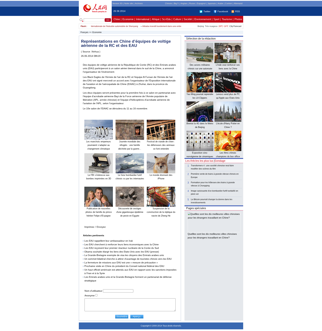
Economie (127, 19)
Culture (177, 19)
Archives (139, 3)
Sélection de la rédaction (201, 38)
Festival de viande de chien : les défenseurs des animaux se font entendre (161, 145)
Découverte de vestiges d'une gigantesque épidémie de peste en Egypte (129, 212)
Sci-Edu (166, 19)
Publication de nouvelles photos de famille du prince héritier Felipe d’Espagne (99, 212)
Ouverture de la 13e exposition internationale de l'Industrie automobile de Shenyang (95, 26)
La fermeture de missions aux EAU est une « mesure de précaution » (121, 262)
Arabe (220, 3)
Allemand (238, 3)
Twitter (206, 11)
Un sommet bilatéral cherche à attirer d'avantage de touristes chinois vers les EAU (128, 259)
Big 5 (176, 3)
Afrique (155, 19)
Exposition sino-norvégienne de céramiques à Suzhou (199, 156)
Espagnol (201, 3)
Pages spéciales (196, 208)
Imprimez (89, 227)
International (142, 19)
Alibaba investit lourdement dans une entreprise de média (163, 26)
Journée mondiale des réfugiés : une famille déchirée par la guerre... (129, 145)
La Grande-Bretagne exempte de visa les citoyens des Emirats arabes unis (124, 255)
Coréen (228, 3)
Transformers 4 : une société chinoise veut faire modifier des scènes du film (212, 167)
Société (188, 19)
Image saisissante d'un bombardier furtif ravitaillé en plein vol (214, 192)
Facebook (223, 11)
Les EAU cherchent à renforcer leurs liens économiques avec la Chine (121, 244)
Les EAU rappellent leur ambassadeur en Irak (108, 240)
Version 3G (117, 3)
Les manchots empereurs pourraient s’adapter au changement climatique (98, 145)
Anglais (183, 3)
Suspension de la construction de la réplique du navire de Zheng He (161, 212)
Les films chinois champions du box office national (228, 156)
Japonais (211, 3)
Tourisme (227, 19)
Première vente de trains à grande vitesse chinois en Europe (215, 175)
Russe (192, 3)
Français (84, 32)
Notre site (128, 3)
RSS (237, 11)
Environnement (202, 19)
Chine (117, 19)
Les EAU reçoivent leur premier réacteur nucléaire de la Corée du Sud (121, 248)
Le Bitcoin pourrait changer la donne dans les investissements (211, 201)
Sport (216, 19)
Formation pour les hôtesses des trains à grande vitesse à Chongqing (213, 184)
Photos (238, 19)
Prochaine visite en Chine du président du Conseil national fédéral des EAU (124, 266)
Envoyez (101, 227)
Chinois (168, 3)
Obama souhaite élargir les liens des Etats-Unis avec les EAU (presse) (121, 251)
